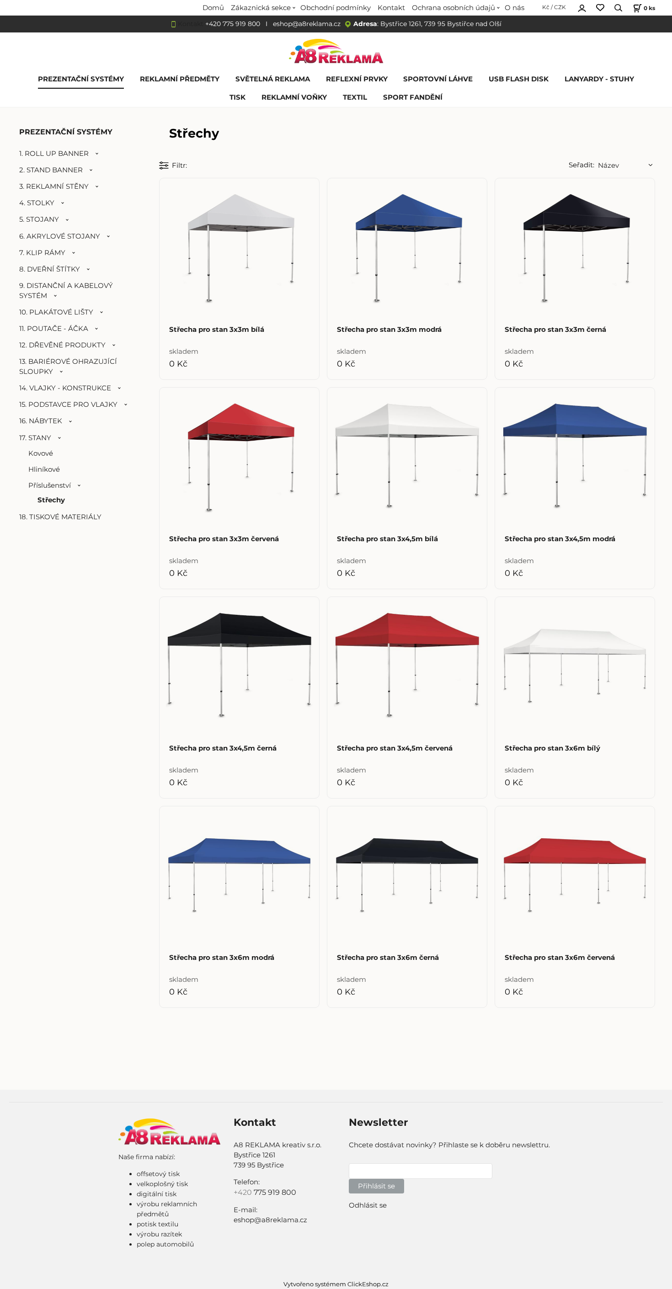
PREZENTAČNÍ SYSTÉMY (81, 79)
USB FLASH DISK (519, 79)
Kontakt (391, 8)
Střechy (51, 500)
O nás (514, 8)
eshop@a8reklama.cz (307, 24)
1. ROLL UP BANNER (54, 153)
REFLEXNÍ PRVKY (357, 79)
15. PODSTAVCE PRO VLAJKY (68, 404)
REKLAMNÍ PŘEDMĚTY (179, 79)
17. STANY (35, 438)
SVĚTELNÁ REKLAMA (272, 79)
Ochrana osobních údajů (453, 8)
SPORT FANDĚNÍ (413, 97)
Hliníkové (44, 469)
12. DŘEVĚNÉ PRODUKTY (62, 345)
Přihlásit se (376, 1186)
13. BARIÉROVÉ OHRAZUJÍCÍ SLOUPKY (68, 366)
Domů (213, 8)
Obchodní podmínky (335, 8)
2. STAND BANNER (51, 170)
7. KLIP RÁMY (42, 253)
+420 (244, 1192)
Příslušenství (49, 485)
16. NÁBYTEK (40, 421)
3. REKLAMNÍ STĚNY (54, 186)
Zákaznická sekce (261, 8)
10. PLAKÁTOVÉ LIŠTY (56, 312)
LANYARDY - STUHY (599, 79)
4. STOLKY (36, 203)
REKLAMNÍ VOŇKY (294, 97)
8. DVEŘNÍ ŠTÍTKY (49, 269)
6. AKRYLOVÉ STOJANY (59, 236)
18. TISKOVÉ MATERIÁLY (60, 517)
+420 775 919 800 (232, 24)
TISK (237, 97)
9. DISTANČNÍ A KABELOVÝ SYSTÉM (66, 291)
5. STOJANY (39, 219)
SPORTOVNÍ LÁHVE (438, 79)
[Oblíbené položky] (600, 8)
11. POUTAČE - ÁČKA (53, 329)
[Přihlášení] (582, 7)
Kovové (40, 453)
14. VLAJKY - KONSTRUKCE (65, 388)
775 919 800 (275, 1192)
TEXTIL (355, 97)
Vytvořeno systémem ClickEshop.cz (336, 1284)
